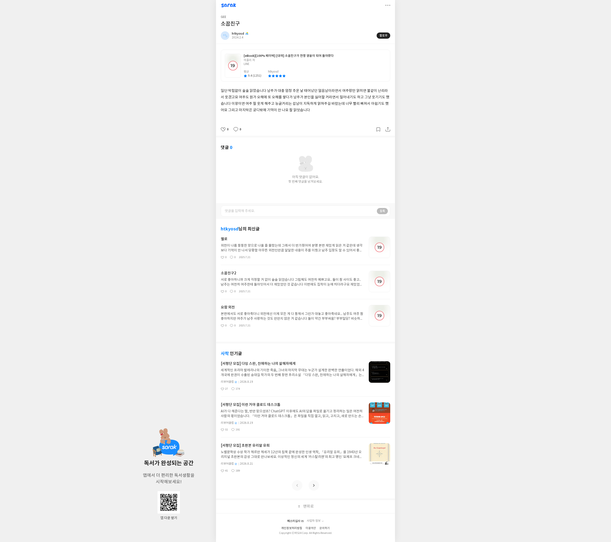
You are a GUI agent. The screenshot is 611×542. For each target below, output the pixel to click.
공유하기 (387, 129)
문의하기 (324, 528)
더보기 (387, 5)
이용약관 (311, 528)
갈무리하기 (378, 129)
